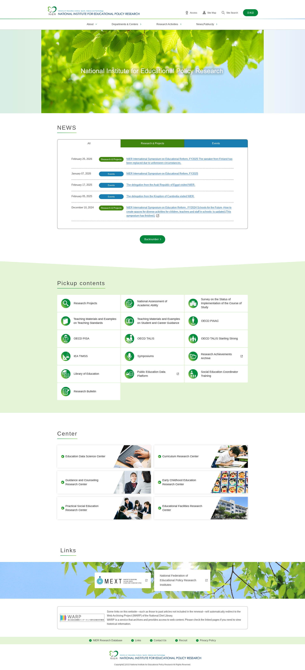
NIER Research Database (107, 640)
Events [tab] (216, 143)
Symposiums (145, 356)
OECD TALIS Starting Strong (219, 338)
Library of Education (86, 373)
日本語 (250, 12)
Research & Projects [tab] (152, 143)
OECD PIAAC (210, 320)
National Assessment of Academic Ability (152, 303)
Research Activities (167, 24)
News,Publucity (205, 24)
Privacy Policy (208, 640)
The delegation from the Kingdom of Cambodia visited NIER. (160, 196)
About (90, 24)
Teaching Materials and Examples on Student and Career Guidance (158, 321)
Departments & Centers (125, 24)
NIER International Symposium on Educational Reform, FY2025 (162, 173)
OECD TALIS (145, 338)
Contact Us (160, 640)
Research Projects (85, 303)
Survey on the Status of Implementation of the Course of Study (221, 303)
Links (138, 640)
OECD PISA (81, 338)
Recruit (183, 640)
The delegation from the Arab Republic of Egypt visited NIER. (160, 184)
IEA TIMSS (81, 356)
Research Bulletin (85, 391)
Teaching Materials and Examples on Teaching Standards (95, 321)
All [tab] (89, 143)
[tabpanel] (152, 188)
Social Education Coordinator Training (219, 373)
